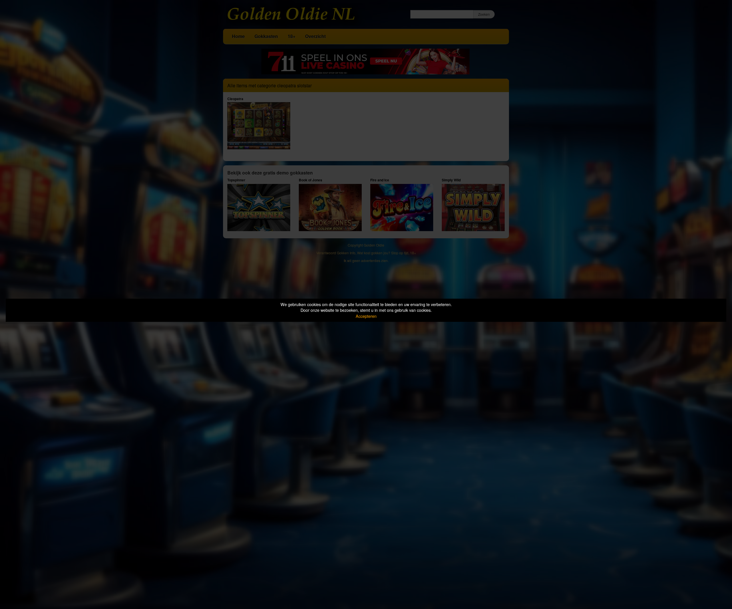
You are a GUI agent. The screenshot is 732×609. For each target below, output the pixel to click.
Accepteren (366, 316)
